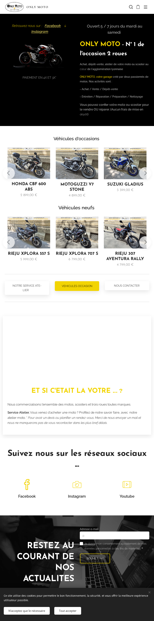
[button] (130, 7)
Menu (145, 7)
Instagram (39, 31)
